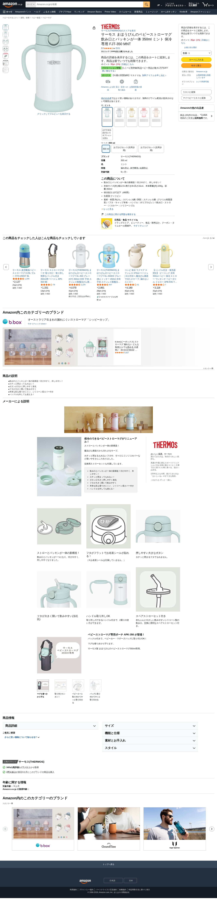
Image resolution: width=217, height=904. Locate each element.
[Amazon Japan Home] (85, 882)
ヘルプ (37, 12)
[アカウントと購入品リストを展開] (185, 5)
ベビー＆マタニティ (11, 18)
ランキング (79, 12)
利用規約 (73, 890)
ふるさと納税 (49, 12)
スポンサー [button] (207, 368)
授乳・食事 (25, 18)
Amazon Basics (94, 12)
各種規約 (122, 890)
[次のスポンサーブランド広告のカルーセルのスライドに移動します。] (211, 829)
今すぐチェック (141, 226)
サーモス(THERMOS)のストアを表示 (118, 30)
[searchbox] (89, 4)
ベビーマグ (47, 18)
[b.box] (12, 321)
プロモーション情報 (111, 68)
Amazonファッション (200, 12)
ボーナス (106, 75)
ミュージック (152, 12)
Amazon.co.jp (201, 72)
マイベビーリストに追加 (194, 98)
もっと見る (108, 209)
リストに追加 (189, 92)
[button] (8, 12)
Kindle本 (183, 12)
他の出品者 (106, 98)
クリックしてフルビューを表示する (53, 114)
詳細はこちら (127, 64)
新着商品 (138, 12)
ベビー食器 (36, 18)
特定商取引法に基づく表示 (139, 890)
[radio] (5, 27)
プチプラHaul (65, 12)
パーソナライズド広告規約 (106, 890)
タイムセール (125, 12)
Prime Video (110, 12)
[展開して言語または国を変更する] (161, 5)
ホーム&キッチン (169, 12)
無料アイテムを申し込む (153, 75)
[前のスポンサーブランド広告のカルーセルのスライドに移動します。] (5, 829)
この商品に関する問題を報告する (120, 214)
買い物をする (108, 71)
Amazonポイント (23, 12)
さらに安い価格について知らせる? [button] (20, 737)
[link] (25, 273)
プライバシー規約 (86, 890)
